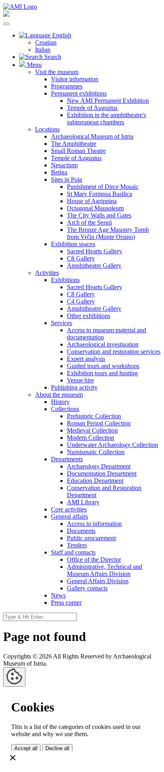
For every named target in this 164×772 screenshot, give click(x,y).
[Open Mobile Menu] (6, 24)
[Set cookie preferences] (14, 677)
